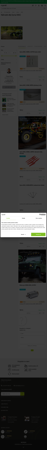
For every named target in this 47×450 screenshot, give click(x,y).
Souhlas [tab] (8, 218)
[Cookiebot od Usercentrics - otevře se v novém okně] (40, 215)
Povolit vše (38, 234)
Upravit (22, 234)
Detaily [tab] (23, 218)
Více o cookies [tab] (39, 218)
